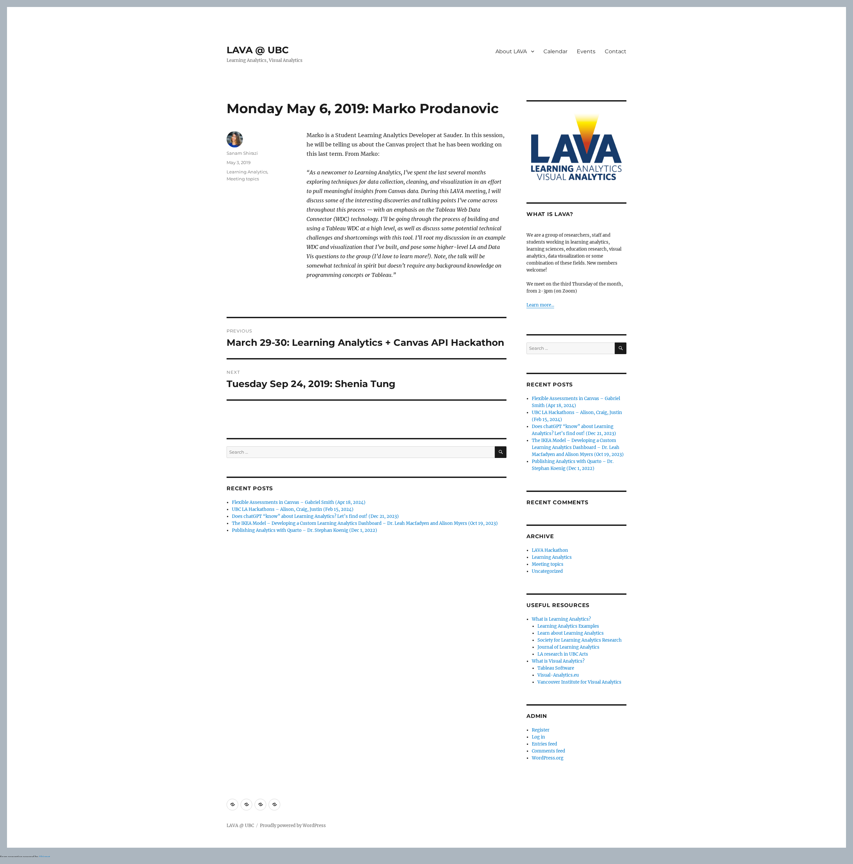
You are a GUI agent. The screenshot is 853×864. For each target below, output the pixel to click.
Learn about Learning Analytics (570, 633)
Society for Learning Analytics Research (579, 640)
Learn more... (540, 305)
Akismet (44, 857)
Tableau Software (555, 668)
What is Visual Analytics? (558, 661)
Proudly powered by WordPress (293, 825)
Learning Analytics (247, 171)
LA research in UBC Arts (562, 654)
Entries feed (544, 744)
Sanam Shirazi (242, 153)
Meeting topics (243, 178)
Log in (538, 737)
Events (586, 51)
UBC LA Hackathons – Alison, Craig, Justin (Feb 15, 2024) (293, 509)
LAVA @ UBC (258, 50)
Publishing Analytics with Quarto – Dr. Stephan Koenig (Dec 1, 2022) (304, 530)
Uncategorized (547, 571)
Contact (615, 51)
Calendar (555, 51)
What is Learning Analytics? (561, 619)
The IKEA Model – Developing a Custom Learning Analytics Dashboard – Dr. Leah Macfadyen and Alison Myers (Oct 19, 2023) (365, 523)
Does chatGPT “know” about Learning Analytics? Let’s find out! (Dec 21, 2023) (315, 516)
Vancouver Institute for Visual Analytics (579, 682)
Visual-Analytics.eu (558, 675)
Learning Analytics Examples (568, 626)
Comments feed (548, 751)
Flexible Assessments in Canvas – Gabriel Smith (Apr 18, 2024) (299, 502)
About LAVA (511, 51)
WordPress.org (547, 758)
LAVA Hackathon (550, 550)
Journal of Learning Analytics (568, 647)
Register (540, 730)
